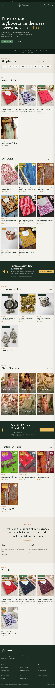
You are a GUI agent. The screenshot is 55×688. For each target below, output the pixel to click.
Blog (39, 667)
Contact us (22, 664)
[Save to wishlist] (15, 86)
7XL (48, 66)
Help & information (24, 678)
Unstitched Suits (5, 670)
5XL (36, 66)
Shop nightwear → (49, 159)
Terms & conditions (42, 675)
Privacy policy (41, 673)
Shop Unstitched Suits (46, 430)
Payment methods (42, 670)
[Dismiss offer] (53, 1)
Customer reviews (24, 673)
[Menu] (2, 5)
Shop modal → (32, 552)
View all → (51, 80)
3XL (23, 66)
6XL (42, 66)
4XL (29, 66)
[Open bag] (52, 5)
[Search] (44, 5)
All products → (50, 368)
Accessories (4, 678)
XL (10, 66)
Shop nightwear (7, 41)
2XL (17, 66)
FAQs (21, 675)
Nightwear (3, 664)
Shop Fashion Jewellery (46, 271)
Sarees (3, 673)
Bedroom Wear (4, 667)
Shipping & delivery (24, 667)
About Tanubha (41, 664)
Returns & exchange (24, 670)
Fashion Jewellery (5, 675)
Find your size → (18, 41)
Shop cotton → (4, 554)
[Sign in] (48, 5)
